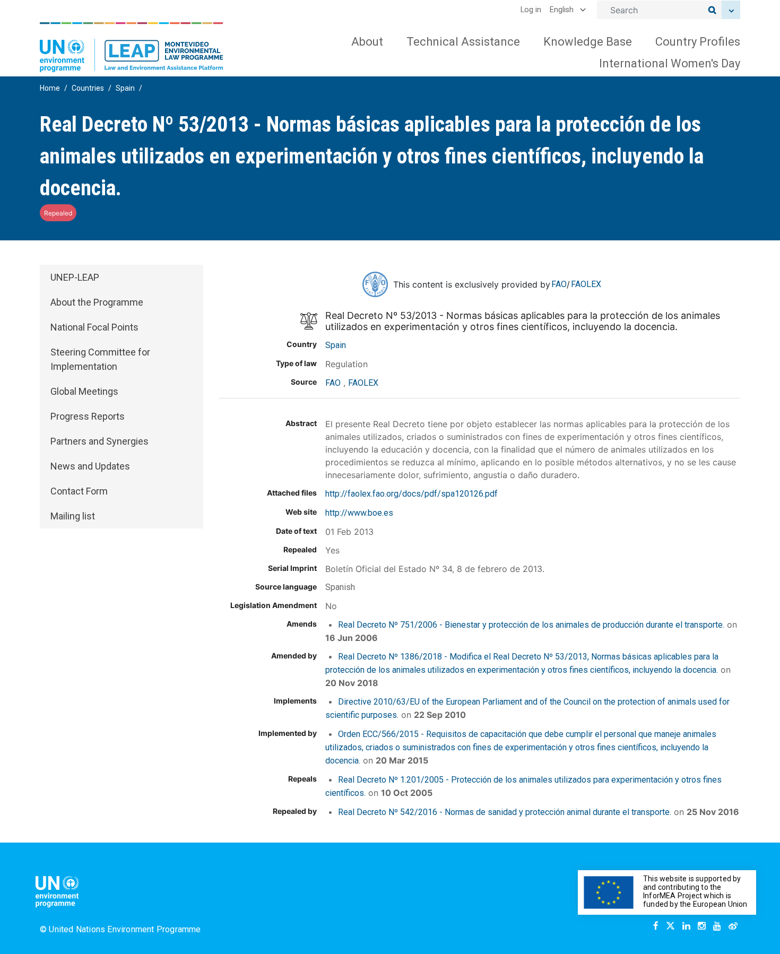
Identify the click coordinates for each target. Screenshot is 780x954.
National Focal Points (94, 327)
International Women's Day (669, 63)
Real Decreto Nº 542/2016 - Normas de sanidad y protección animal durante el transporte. (504, 812)
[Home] (131, 47)
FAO (559, 284)
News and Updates (90, 466)
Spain (125, 88)
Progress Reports (87, 416)
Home (50, 88)
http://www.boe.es (359, 513)
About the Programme (96, 302)
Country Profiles (697, 41)
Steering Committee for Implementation (100, 359)
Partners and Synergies (99, 441)
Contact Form (79, 491)
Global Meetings (84, 391)
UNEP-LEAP (74, 277)
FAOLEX (586, 284)
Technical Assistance (463, 41)
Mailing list (72, 516)
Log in (531, 9)
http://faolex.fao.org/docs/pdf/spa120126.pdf (411, 494)
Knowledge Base (587, 41)
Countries (88, 88)
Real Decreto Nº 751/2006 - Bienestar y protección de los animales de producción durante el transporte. (531, 625)
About (367, 41)
